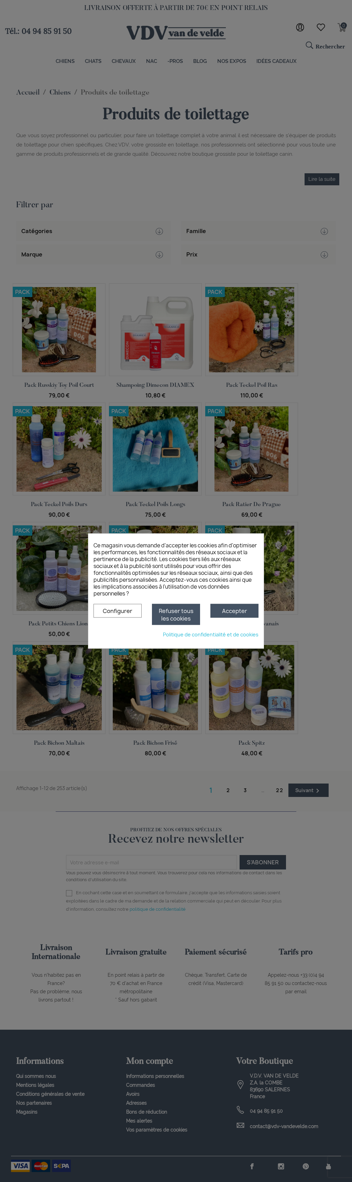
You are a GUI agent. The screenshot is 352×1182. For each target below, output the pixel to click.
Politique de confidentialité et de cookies (210, 634)
